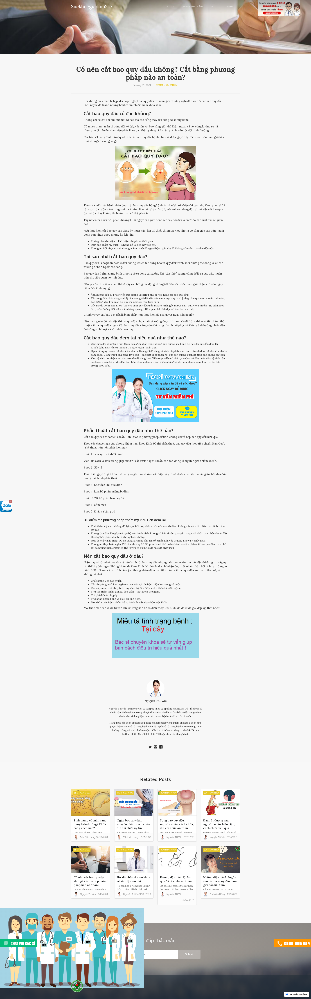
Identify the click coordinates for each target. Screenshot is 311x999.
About (214, 6)
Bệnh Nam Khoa (167, 85)
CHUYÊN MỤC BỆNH (192, 6)
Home (170, 6)
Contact (231, 6)
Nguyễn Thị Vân (156, 701)
